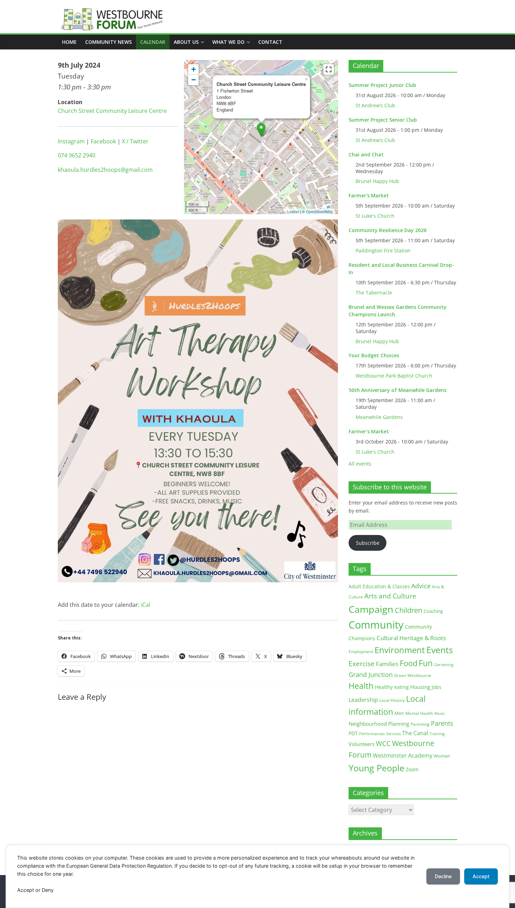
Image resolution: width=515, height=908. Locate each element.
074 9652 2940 (76, 155)
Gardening (443, 664)
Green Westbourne (412, 675)
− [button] (193, 79)
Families (387, 664)
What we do (228, 42)
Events (439, 650)
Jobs (436, 687)
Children (408, 610)
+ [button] (193, 69)
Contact (270, 42)
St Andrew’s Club (375, 105)
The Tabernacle (374, 292)
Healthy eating (392, 687)
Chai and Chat (366, 154)
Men (399, 713)
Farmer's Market (369, 195)
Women (442, 756)
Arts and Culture (390, 596)
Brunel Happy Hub (377, 181)
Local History (392, 700)
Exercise (362, 663)
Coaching (433, 611)
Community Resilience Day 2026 (387, 230)
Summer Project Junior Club (382, 85)
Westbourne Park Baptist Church (394, 375)
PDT (353, 733)
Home (69, 42)
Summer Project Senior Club (383, 119)
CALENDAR (152, 42)
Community (376, 625)
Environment (400, 650)
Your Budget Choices (374, 355)
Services (393, 733)
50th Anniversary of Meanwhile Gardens (397, 390)
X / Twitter (135, 141)
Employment (361, 652)
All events (360, 463)
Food (408, 663)
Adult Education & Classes (379, 586)
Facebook (103, 141)
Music (439, 713)
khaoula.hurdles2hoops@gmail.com (105, 170)
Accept (481, 876)
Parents (442, 723)
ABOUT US (186, 42)
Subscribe (367, 543)
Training (437, 733)
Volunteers (362, 743)
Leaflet (293, 211)
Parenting (420, 724)
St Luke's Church (375, 215)
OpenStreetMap (319, 211)
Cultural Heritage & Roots (411, 638)
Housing (420, 686)
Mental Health (419, 713)
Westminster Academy (402, 755)
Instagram (71, 141)
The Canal (415, 733)
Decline (443, 876)
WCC (383, 743)
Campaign (371, 609)
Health (361, 685)
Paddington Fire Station (383, 250)
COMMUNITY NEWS (108, 42)
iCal (145, 605)
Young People (376, 768)
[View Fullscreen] (328, 69)
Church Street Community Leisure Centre (112, 111)
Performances (372, 733)
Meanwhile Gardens (379, 417)
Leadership (363, 700)
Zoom (412, 769)
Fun (426, 663)
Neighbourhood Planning (379, 723)
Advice (421, 586)
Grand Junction (371, 674)
